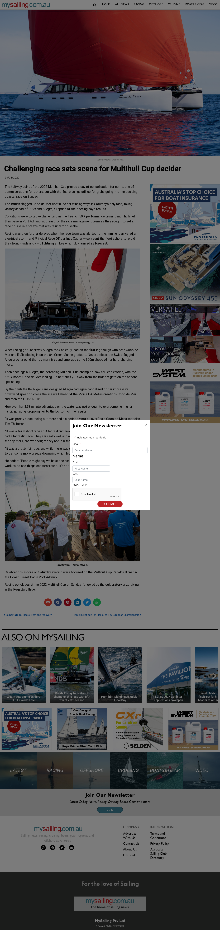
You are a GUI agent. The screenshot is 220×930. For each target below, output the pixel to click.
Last (75, 473)
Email (76, 444)
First (75, 462)
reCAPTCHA (79, 484)
